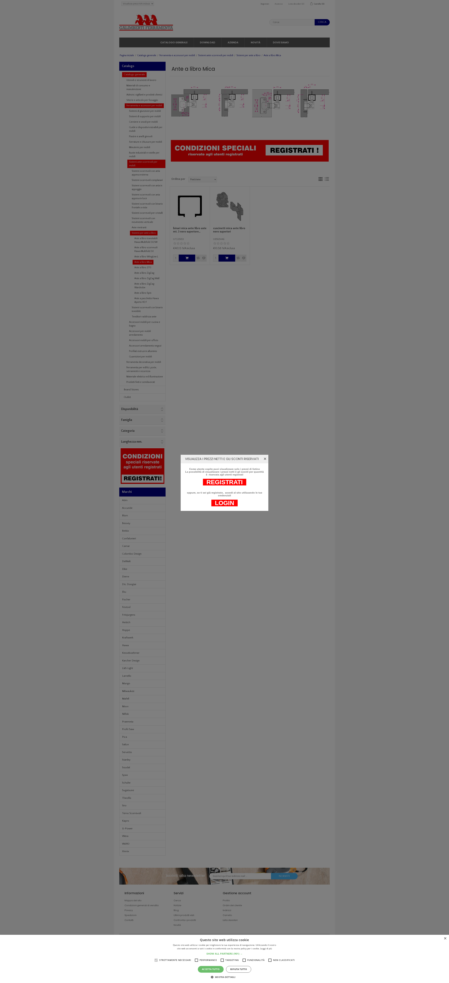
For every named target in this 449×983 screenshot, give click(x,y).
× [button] (445, 938)
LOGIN (224, 503)
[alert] (224, 959)
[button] (224, 953)
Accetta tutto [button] (211, 969)
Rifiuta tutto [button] (238, 969)
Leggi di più (266, 948)
